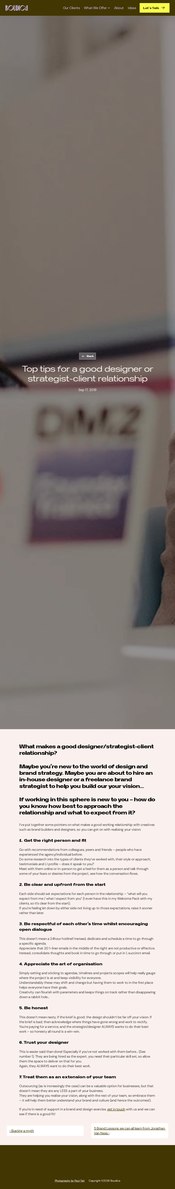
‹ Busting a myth (22, 1131)
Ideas (132, 8)
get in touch (116, 1109)
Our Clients (71, 8)
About (119, 8)
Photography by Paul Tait (70, 1181)
